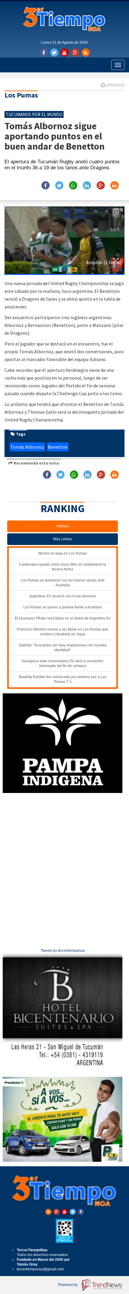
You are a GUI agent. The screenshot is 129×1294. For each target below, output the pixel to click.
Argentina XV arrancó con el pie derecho (62, 596)
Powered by (68, 1285)
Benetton (58, 447)
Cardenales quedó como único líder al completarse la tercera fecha (62, 566)
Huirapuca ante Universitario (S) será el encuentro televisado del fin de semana (63, 663)
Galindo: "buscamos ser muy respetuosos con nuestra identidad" (62, 647)
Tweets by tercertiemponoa (63, 951)
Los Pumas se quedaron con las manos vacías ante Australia (63, 582)
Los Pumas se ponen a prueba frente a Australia (62, 607)
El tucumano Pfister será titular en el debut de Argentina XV (63, 618)
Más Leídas (62, 539)
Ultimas (62, 526)
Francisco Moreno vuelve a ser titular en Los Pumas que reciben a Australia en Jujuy (62, 631)
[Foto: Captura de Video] (64, 240)
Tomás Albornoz (27, 447)
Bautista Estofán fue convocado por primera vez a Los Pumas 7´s (62, 679)
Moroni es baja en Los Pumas (62, 553)
